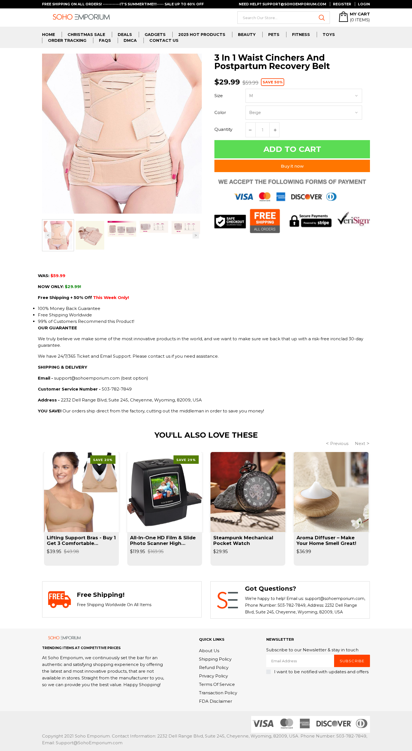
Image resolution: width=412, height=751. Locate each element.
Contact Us (164, 40)
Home (48, 34)
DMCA (130, 40)
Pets (273, 34)
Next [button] (196, 235)
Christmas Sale (86, 34)
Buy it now (292, 166)
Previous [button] (48, 235)
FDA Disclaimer (215, 701)
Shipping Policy (215, 659)
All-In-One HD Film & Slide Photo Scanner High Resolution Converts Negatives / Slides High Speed (163, 540)
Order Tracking (67, 40)
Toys (329, 34)
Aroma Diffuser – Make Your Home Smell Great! (326, 540)
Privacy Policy (213, 676)
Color (220, 112)
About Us (209, 650)
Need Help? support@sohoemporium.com (282, 4)
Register (342, 4)
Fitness (301, 34)
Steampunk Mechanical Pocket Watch (243, 540)
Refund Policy (213, 667)
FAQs (105, 40)
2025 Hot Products (201, 34)
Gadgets (155, 34)
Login (364, 4)
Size (218, 95)
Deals (125, 34)
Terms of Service (217, 684)
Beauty (247, 34)
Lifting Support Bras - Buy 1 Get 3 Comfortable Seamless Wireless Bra (81, 540)
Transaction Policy (218, 692)
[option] (58, 235)
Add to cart (292, 149)
